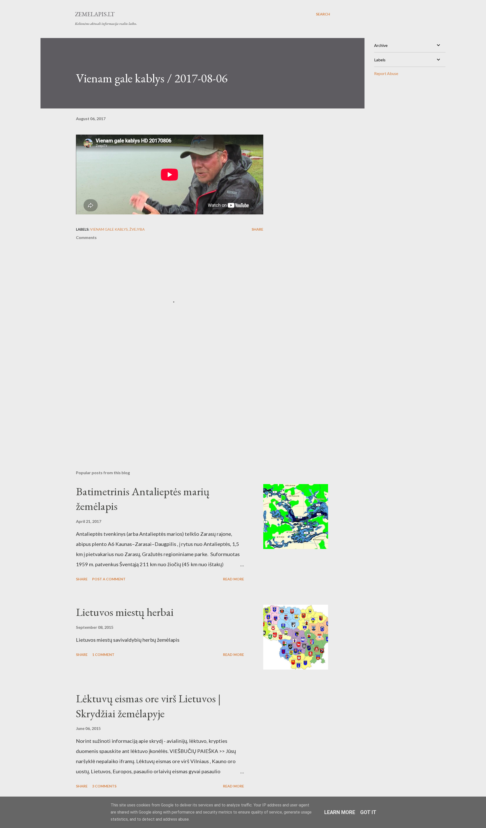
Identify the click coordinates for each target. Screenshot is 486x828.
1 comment (103, 654)
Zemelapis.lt (95, 14)
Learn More (339, 812)
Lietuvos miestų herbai (125, 612)
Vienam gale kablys (109, 229)
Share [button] (257, 229)
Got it (368, 812)
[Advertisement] (161, 407)
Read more (233, 579)
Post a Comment (109, 579)
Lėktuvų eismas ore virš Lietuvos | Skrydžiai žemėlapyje (148, 706)
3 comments (104, 786)
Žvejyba (137, 229)
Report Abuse (386, 73)
